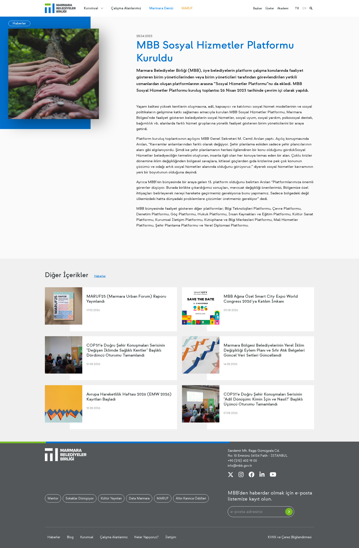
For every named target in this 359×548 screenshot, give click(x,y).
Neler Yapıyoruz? (146, 537)
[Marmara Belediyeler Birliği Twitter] (230, 475)
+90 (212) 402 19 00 (242, 461)
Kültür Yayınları (111, 498)
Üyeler (269, 8)
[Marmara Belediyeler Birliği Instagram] (241, 475)
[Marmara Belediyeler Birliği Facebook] (251, 475)
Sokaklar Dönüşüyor (79, 498)
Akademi (282, 8)
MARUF (187, 8)
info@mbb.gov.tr (240, 466)
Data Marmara (139, 498)
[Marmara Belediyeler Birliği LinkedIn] (262, 475)
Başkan (257, 8)
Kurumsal (91, 8)
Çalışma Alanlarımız (126, 8)
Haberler (19, 23)
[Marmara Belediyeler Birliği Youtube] (273, 475)
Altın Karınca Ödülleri (191, 498)
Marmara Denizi (161, 8)
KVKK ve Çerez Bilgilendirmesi (290, 537)
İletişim (170, 537)
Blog (70, 537)
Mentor (53, 498)
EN (304, 8)
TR (297, 8)
